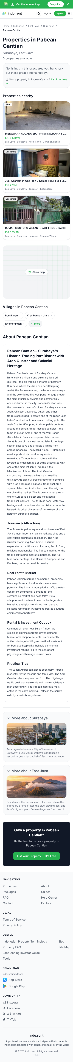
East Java (34, 25)
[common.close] (67, 4)
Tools (6, 958)
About (45, 886)
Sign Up (60, 13)
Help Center (49, 897)
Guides (45, 892)
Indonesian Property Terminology (25, 941)
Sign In (47, 13)
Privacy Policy (12, 925)
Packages (9, 892)
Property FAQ (12, 947)
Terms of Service (14, 919)
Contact (8, 903)
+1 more (35, 323)
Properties (9, 886)
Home (6, 25)
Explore (46, 903)
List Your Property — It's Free (36, 856)
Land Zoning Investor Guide (21, 953)
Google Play (56, 4)
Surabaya (48, 25)
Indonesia (18, 25)
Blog (61, 941)
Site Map (64, 947)
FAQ (6, 897)
